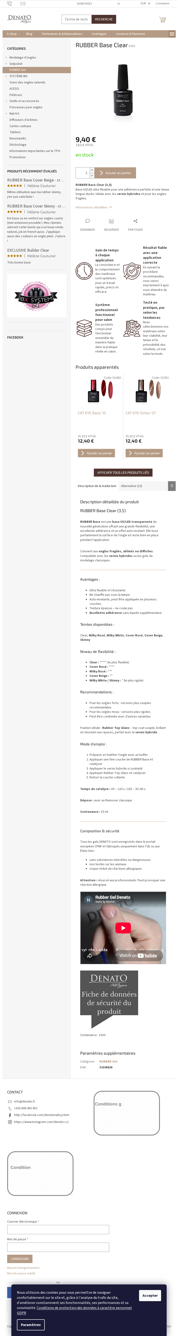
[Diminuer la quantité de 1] (92, 175)
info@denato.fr (24, 1101)
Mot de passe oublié (21, 1273)
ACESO (14, 88)
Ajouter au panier (118, 173)
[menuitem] (12, 34)
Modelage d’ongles (23, 57)
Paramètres (31, 1324)
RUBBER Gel (18, 70)
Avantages (84, 4)
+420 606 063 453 (25, 1108)
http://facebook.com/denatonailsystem (41, 1115)
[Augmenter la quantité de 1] (92, 170)
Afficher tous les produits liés (123, 472)
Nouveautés (18, 138)
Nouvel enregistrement (23, 1268)
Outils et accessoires (24, 101)
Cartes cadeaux (20, 126)
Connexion (20, 1259)
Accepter (150, 1295)
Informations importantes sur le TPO (35, 151)
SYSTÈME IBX (18, 76)
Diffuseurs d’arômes (24, 120)
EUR (144, 3)
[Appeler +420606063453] (14, 3)
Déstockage (18, 144)
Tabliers (15, 132)
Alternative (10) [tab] (131, 486)
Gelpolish (16, 64)
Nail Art (14, 113)
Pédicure (16, 95)
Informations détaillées (92, 207)
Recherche (104, 19)
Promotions (18, 157)
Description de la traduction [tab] (97, 486)
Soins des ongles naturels (27, 82)
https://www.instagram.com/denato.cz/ (41, 1122)
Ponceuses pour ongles (26, 107)
